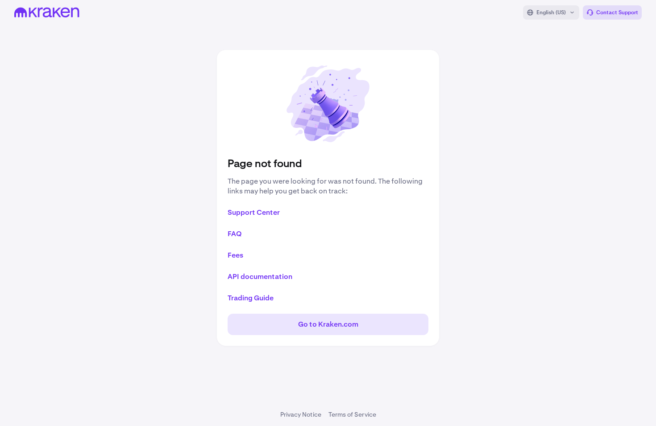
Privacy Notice (300, 414)
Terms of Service (352, 414)
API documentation (260, 276)
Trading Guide (251, 298)
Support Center (254, 212)
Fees (235, 255)
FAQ (235, 233)
